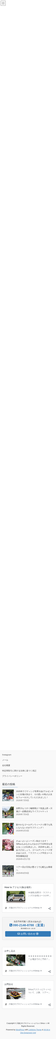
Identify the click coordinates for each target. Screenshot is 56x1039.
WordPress (20, 1030)
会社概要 (6, 765)
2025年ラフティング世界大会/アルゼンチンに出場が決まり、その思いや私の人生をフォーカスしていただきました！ (34, 794)
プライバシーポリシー (12, 776)
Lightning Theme (35, 1030)
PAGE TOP (51, 1005)
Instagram (6, 755)
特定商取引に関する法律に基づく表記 (19, 771)
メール (5, 760)
